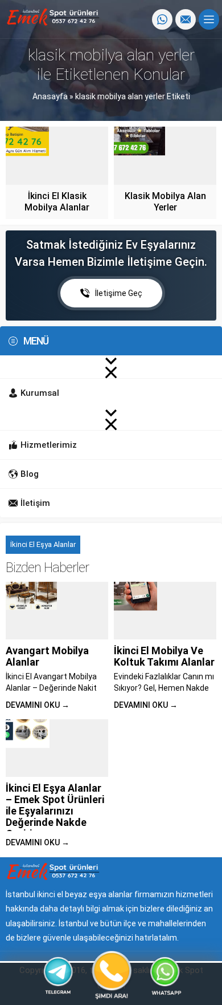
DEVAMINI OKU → (37, 705)
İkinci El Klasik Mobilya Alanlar (56, 202)
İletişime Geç (118, 293)
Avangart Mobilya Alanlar (47, 656)
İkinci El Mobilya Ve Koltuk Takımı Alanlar (164, 656)
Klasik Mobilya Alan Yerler (165, 202)
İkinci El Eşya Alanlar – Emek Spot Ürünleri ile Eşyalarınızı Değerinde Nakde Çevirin (55, 811)
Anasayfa (50, 96)
